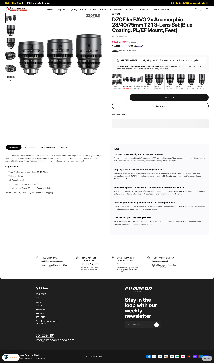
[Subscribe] (156, 324)
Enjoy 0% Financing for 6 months (27, 3)
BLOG (38, 302)
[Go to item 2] (10, 30)
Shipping (115, 51)
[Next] (96, 60)
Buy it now (160, 106)
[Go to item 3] (10, 43)
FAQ (37, 298)
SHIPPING (40, 309)
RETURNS (40, 317)
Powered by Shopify (32, 355)
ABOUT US (41, 294)
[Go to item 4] (10, 55)
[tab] (14, 147)
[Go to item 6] (10, 81)
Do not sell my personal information (47, 322)
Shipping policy (40, 358)
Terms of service (29, 358)
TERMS (39, 306)
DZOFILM (116, 14)
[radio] (117, 82)
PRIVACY (40, 313)
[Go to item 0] (10, 18)
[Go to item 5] (10, 68)
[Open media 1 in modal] (60, 55)
